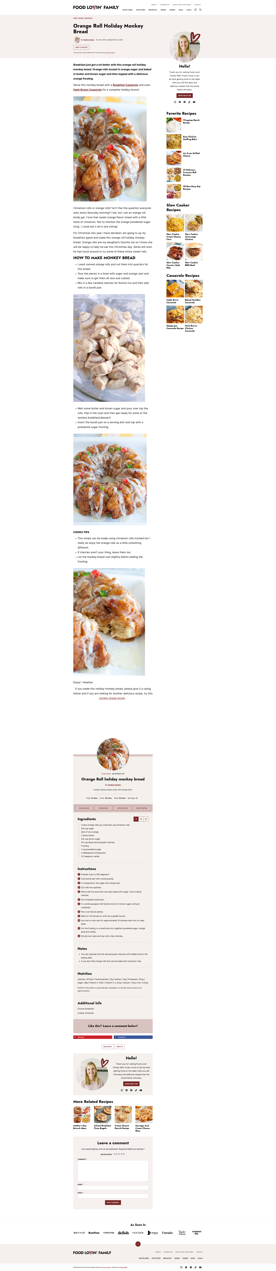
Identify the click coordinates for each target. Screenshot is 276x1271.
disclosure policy (110, 52)
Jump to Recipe (81, 47)
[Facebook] (131, 1090)
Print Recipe (141, 808)
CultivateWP (123, 1267)
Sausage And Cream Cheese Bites (142, 1128)
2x (141, 819)
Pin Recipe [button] (103, 808)
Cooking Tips (164, 4)
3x (146, 819)
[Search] (200, 9)
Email (81, 1193)
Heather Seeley (88, 40)
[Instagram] (121, 1090)
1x (136, 819)
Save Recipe (84, 808)
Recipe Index (128, 10)
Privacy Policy (106, 1267)
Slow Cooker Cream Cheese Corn (173, 236)
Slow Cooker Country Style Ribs (173, 265)
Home (75, 18)
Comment (82, 1159)
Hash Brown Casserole (87, 89)
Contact (197, 4)
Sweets (154, 4)
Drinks (163, 10)
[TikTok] (136, 1090)
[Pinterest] (126, 1090)
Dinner (172, 10)
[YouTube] (140, 1090)
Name (80, 1184)
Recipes (81, 18)
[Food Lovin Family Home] (96, 7)
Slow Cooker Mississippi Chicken (191, 236)
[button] (102, 773)
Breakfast (153, 10)
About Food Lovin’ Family (182, 4)
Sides (181, 10)
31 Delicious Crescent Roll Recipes (189, 172)
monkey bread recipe (112, 698)
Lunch (188, 10)
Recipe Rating (106, 1154)
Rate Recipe (122, 808)
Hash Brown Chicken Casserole (191, 328)
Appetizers (140, 10)
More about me (131, 1084)
